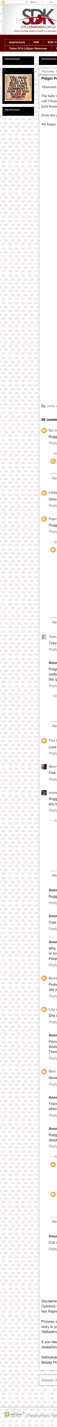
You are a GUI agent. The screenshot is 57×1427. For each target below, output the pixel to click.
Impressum (17, 42)
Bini (52, 1071)
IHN (36, 42)
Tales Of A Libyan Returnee (28, 48)
